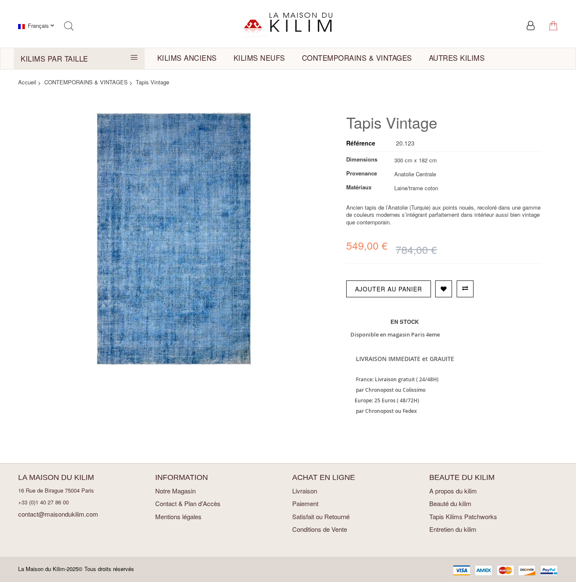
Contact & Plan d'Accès (188, 503)
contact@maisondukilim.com (58, 513)
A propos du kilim (453, 490)
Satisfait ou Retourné (321, 516)
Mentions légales (178, 516)
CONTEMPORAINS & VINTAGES (86, 82)
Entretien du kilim (452, 529)
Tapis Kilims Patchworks (463, 516)
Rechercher (68, 26)
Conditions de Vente (319, 529)
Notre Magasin (175, 490)
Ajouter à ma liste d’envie (443, 288)
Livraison (304, 490)
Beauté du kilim (450, 503)
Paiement (305, 503)
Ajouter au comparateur (465, 288)
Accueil (27, 82)
